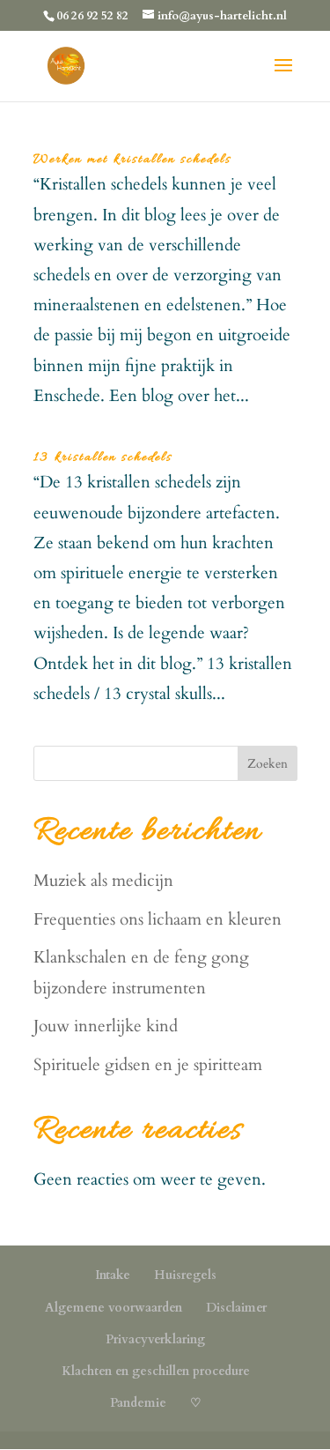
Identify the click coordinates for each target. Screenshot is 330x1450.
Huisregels (185, 1275)
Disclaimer (236, 1307)
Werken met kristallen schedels (132, 159)
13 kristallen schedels (102, 457)
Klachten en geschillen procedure (156, 1371)
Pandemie (138, 1402)
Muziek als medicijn (103, 880)
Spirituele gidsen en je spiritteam (147, 1064)
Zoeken (267, 763)
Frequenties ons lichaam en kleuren (157, 919)
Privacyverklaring (155, 1339)
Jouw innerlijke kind (105, 1026)
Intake (112, 1275)
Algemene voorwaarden (113, 1307)
